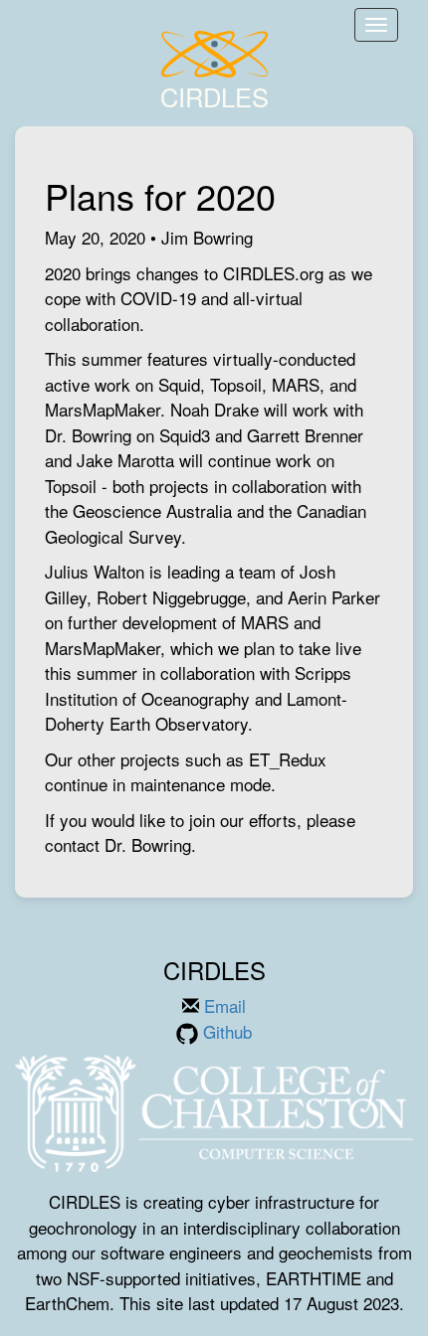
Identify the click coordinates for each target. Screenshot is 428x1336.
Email (222, 1005)
